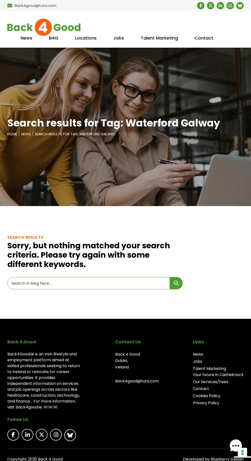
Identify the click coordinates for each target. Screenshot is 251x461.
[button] (236, 446)
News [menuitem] (26, 38)
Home (12, 134)
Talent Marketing (209, 368)
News (26, 134)
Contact (201, 388)
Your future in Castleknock (218, 374)
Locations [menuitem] (86, 38)
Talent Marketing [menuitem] (159, 38)
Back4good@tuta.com (137, 381)
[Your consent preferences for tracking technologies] (242, 452)
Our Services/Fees (210, 382)
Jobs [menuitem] (118, 38)
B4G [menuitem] (53, 38)
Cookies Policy (206, 396)
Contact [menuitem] (204, 38)
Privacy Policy (206, 403)
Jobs (197, 361)
